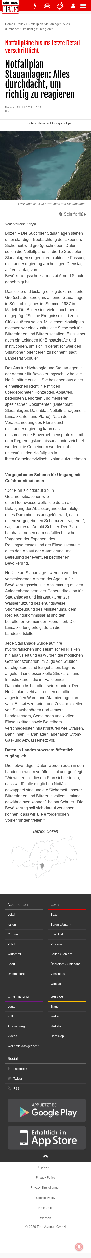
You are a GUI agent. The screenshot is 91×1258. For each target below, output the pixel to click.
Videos (12, 1036)
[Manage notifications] (79, 1247)
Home (9, 24)
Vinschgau (58, 974)
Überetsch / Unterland (66, 964)
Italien (12, 924)
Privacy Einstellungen (45, 1187)
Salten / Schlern (61, 954)
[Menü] (85, 5)
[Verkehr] (47, 6)
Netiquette (45, 1207)
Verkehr (56, 1026)
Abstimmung (16, 1026)
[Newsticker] (34, 6)
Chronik (13, 934)
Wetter (55, 1016)
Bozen (55, 914)
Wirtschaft (14, 954)
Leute (11, 1006)
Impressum (45, 1167)
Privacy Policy (45, 1177)
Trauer (55, 1006)
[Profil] (73, 6)
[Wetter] (61, 6)
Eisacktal (57, 934)
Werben (45, 1218)
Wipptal (56, 984)
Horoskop (57, 1036)
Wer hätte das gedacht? (24, 1046)
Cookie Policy (45, 1197)
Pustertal (57, 944)
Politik (21, 24)
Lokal (11, 914)
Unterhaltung (17, 974)
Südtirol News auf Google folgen (48, 123)
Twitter (17, 1078)
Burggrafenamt (61, 924)
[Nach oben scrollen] (45, 1156)
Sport (11, 964)
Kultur (12, 1016)
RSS (16, 1088)
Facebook (20, 1069)
